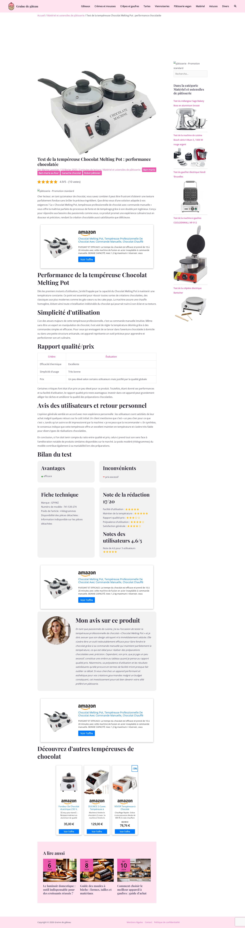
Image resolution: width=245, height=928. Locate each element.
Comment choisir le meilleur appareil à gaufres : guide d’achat (131, 889)
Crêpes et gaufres (129, 6)
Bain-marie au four (49, 173)
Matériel (200, 6)
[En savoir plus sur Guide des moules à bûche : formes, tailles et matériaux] (97, 870)
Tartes (147, 6)
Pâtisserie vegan (182, 6)
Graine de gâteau (27, 6)
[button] (235, 6)
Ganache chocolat (71, 173)
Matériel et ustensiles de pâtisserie (121, 169)
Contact (148, 922)
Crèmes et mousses (105, 6)
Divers (225, 6)
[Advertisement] (122, 38)
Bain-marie (149, 169)
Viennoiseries (162, 6)
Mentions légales (135, 922)
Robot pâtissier (92, 173)
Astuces (213, 6)
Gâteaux (85, 6)
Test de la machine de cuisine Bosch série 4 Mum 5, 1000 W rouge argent (188, 140)
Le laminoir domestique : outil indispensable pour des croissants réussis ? (59, 889)
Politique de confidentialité (167, 922)
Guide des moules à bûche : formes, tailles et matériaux (96, 889)
